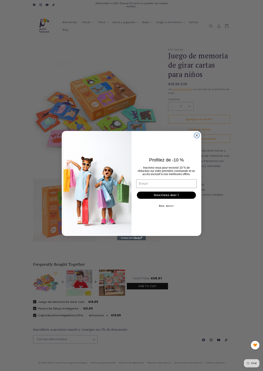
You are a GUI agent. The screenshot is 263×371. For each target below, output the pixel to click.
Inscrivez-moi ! (166, 195)
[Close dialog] (196, 135)
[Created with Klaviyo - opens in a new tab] (131, 238)
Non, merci (166, 206)
